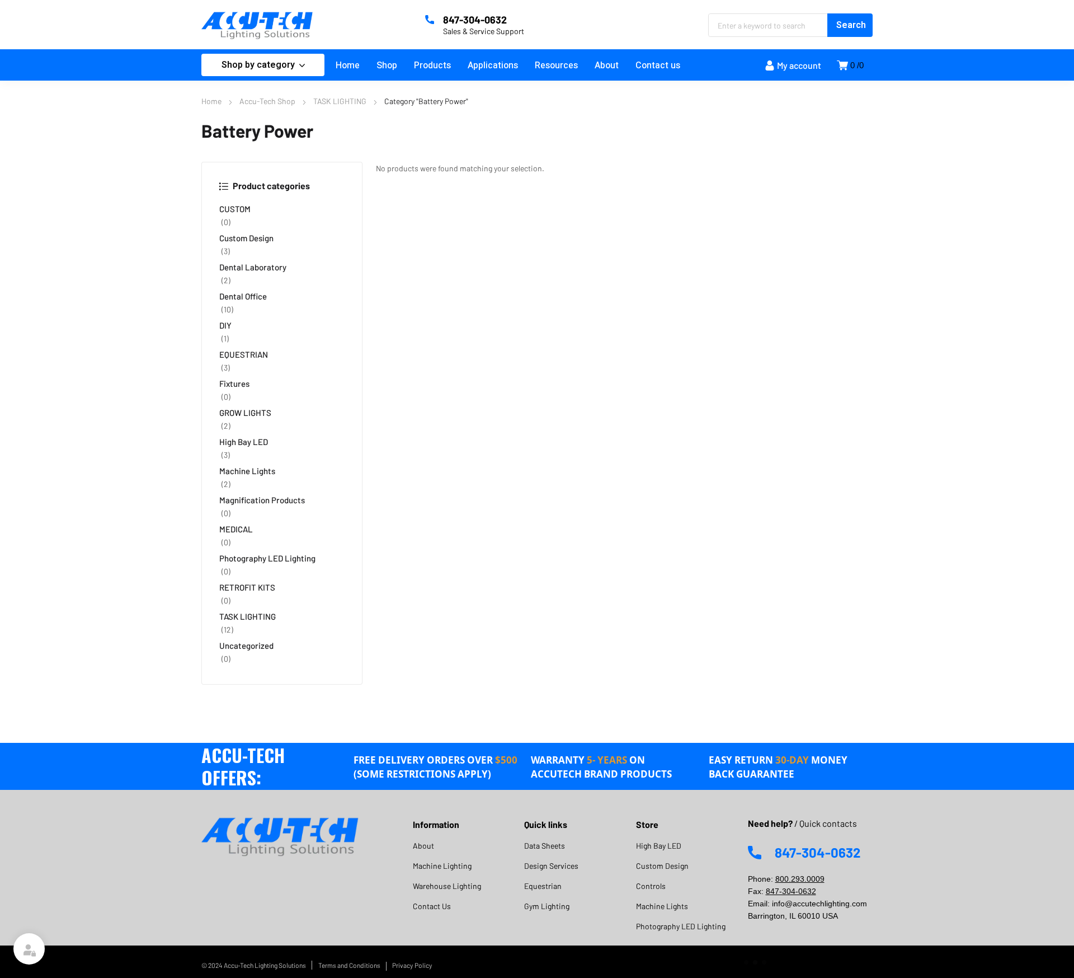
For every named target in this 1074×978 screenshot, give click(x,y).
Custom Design (246, 238)
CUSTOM (235, 209)
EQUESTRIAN (243, 354)
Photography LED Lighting (267, 558)
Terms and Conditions (349, 965)
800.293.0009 (800, 878)
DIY (225, 325)
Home (211, 101)
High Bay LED (243, 442)
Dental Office (243, 296)
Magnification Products (262, 500)
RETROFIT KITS (247, 587)
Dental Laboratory (252, 267)
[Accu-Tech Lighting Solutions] (257, 24)
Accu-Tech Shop (267, 101)
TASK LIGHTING (339, 101)
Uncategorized (246, 645)
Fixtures (234, 383)
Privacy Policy (412, 965)
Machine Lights (247, 471)
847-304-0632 (791, 891)
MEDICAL (236, 529)
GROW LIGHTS (245, 413)
